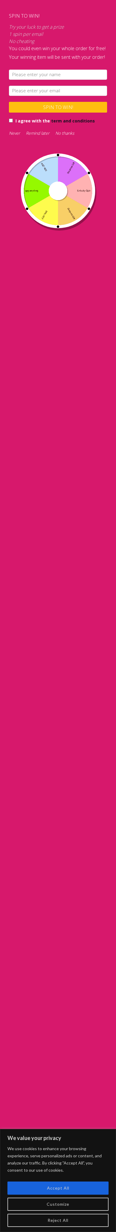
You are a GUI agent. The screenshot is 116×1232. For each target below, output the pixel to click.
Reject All (58, 1220)
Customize (58, 1204)
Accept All (58, 1187)
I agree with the (55, 121)
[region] (58, 1180)
